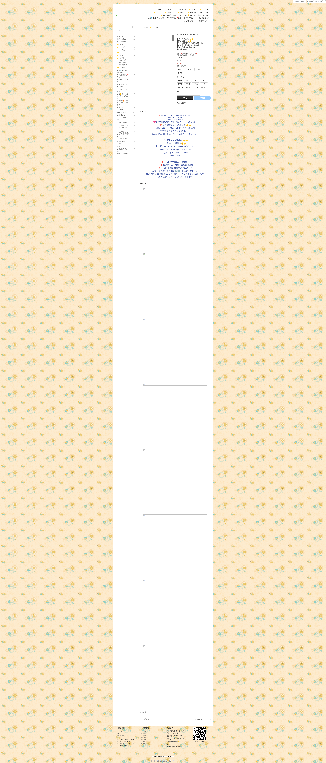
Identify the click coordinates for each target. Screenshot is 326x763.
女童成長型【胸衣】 (189, 21)
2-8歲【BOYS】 (122, 112)
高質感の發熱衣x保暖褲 (122, 142)
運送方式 (143, 733)
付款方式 (143, 735)
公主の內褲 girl (181, 9)
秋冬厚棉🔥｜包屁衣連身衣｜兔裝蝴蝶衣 (122, 103)
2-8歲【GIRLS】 (122, 115)
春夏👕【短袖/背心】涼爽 (156, 18)
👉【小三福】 (193, 9)
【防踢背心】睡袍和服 (122, 90)
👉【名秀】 (120, 55)
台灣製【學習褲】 (189, 18)
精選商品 (120, 36)
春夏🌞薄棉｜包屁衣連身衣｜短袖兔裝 (197, 15)
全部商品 (145, 27)
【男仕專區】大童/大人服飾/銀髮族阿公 (123, 127)
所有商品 (158, 9)
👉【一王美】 (158, 12)
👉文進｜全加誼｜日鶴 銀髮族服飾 (171, 15)
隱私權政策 (144, 743)
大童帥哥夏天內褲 (203, 18)
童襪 (118, 146)
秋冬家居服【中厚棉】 (122, 81)
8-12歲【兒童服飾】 (122, 119)
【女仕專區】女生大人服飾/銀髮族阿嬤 (123, 134)
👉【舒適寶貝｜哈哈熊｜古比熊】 (198, 12)
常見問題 (143, 731)
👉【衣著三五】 (170, 12)
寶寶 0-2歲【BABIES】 (120, 109)
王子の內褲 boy (168, 9)
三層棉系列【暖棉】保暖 (122, 85)
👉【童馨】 (181, 12)
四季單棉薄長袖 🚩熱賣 (174, 18)
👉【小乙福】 (204, 9)
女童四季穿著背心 (203, 21)
